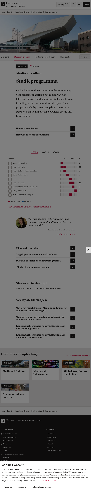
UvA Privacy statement (47, 481)
